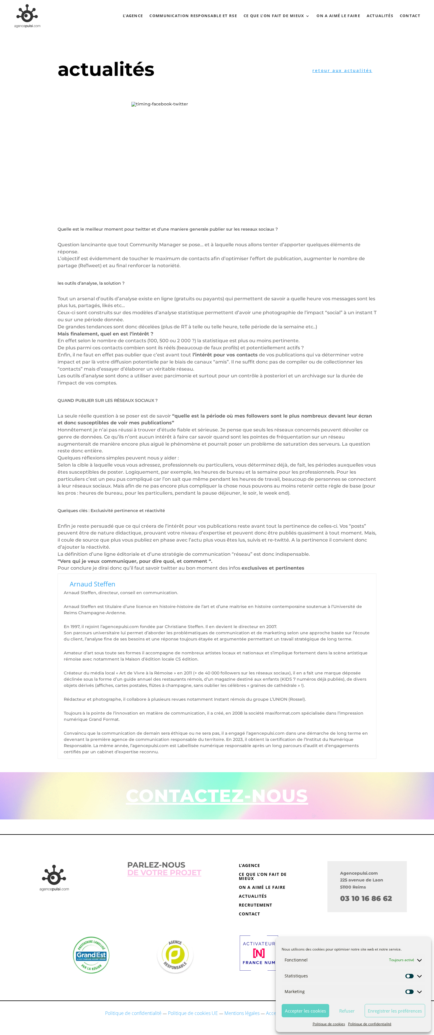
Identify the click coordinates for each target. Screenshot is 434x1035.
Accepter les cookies (305, 1011)
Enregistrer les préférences (395, 1011)
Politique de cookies (329, 1023)
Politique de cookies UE (193, 1013)
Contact (410, 15)
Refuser (347, 1011)
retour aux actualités (342, 70)
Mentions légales (242, 1013)
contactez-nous (217, 795)
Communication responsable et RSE (193, 15)
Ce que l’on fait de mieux (274, 15)
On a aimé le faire (338, 15)
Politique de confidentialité (369, 1023)
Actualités (380, 15)
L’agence (133, 15)
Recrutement (255, 905)
